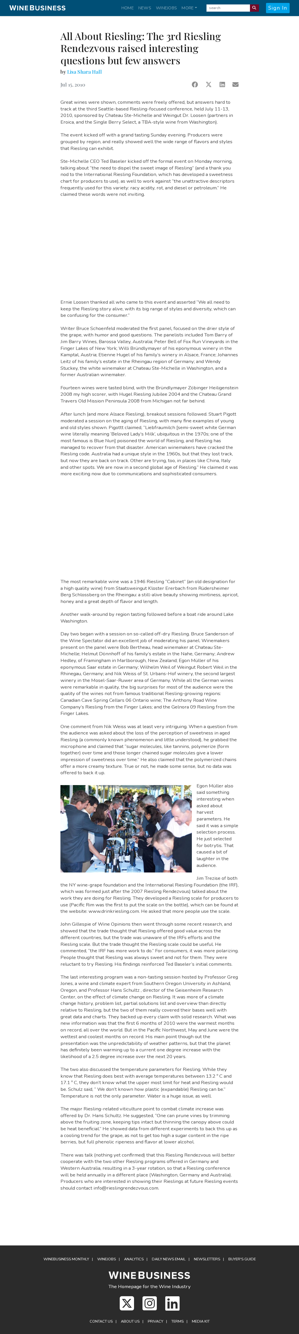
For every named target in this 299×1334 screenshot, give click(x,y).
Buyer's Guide (242, 1259)
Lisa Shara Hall (84, 71)
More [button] (188, 8)
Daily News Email (169, 1259)
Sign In (277, 7)
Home (127, 8)
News (144, 8)
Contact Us (101, 1321)
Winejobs (166, 8)
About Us (130, 1321)
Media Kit (201, 1321)
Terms (177, 1321)
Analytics (134, 1259)
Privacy (155, 1321)
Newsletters (207, 1259)
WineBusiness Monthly (66, 1259)
